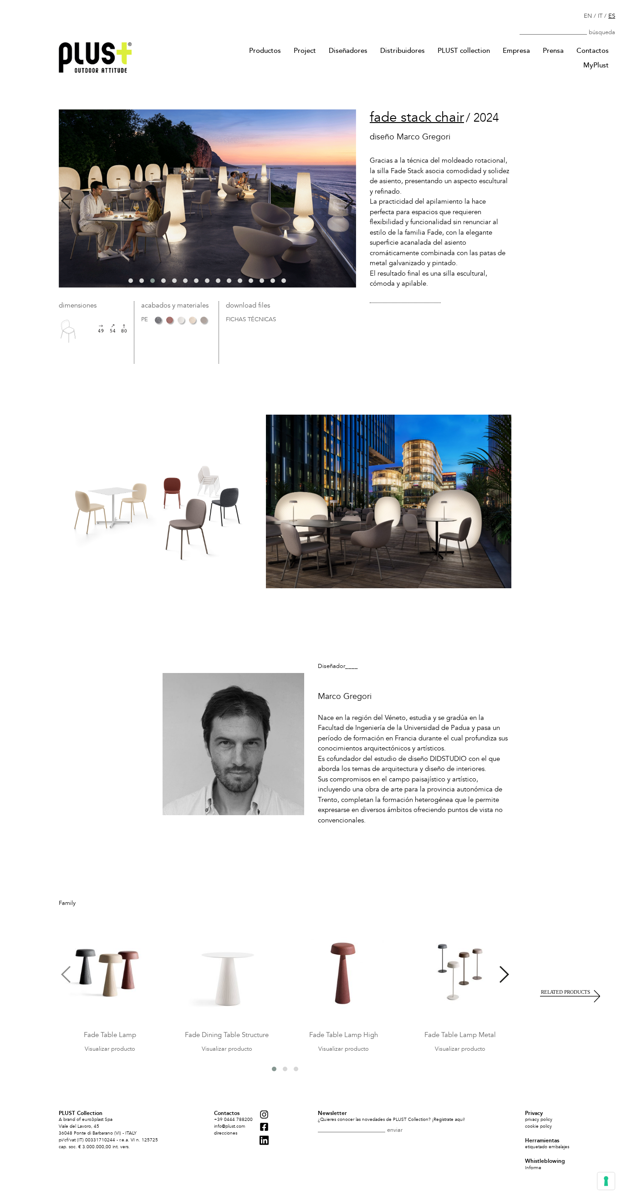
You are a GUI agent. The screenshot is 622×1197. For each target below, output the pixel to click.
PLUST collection (464, 50)
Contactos (592, 50)
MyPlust (596, 65)
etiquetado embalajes (547, 1147)
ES (611, 16)
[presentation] (66, 201)
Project (305, 50)
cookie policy (538, 1126)
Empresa (516, 50)
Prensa (553, 50)
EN (588, 16)
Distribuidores (402, 50)
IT (600, 16)
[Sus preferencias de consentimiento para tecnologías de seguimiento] (606, 1181)
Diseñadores (348, 50)
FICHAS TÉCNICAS (251, 320)
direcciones (225, 1133)
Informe (533, 1168)
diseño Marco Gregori (410, 137)
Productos (265, 50)
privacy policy (538, 1119)
